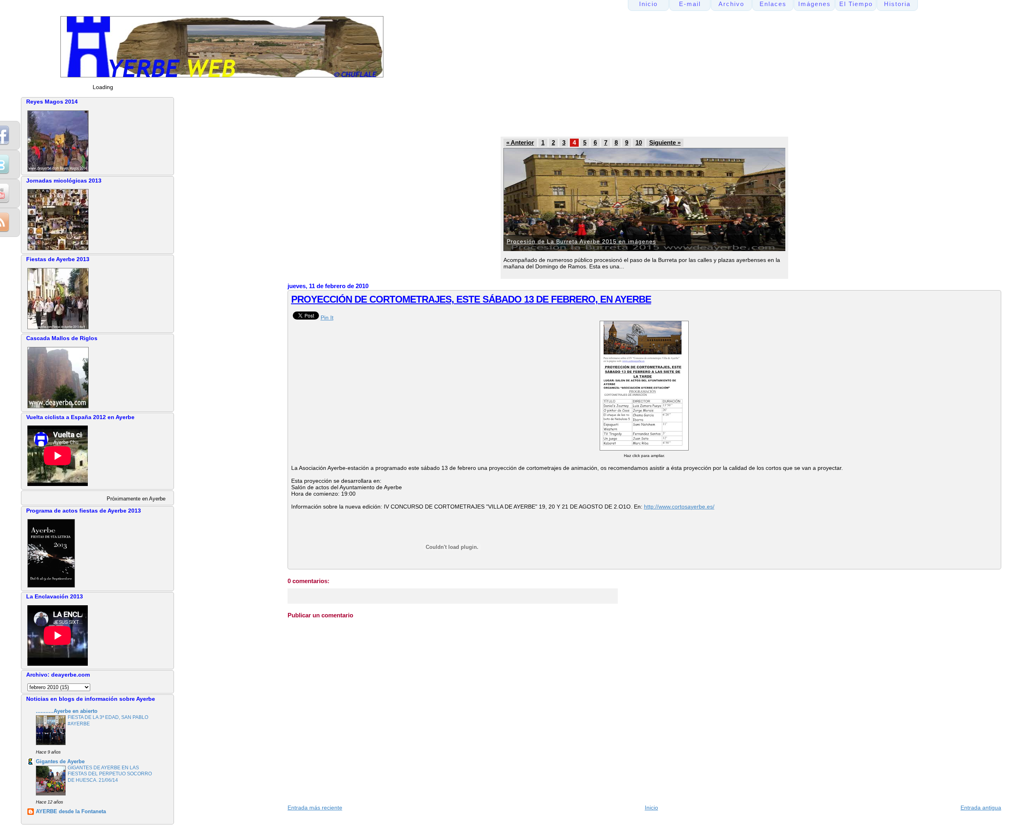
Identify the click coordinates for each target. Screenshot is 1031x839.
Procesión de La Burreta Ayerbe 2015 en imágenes (581, 241)
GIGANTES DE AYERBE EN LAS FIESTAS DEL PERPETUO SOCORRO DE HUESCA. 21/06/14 (110, 774)
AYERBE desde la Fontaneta (71, 811)
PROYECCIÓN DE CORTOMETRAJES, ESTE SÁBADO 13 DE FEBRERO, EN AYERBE (471, 299)
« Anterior (520, 142)
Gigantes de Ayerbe (60, 761)
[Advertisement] (440, 115)
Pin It (327, 317)
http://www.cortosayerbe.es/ (679, 506)
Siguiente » (665, 142)
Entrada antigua (981, 807)
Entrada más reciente (315, 807)
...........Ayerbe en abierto (66, 711)
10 (639, 142)
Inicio (651, 807)
